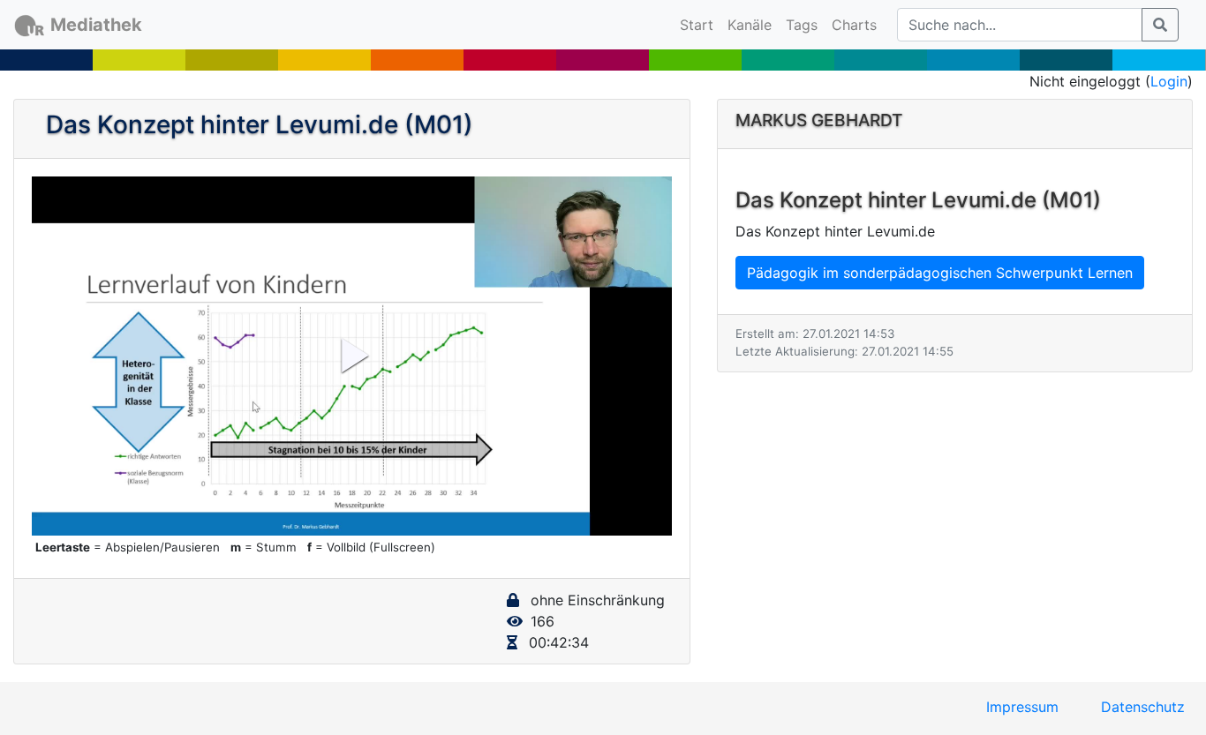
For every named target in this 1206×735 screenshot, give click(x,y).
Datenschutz (1143, 707)
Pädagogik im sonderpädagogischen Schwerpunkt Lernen (940, 272)
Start (700, 24)
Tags (802, 25)
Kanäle (749, 25)
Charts (854, 25)
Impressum (1022, 707)
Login (1168, 81)
